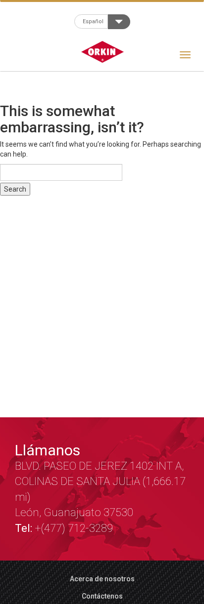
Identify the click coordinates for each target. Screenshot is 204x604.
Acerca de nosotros (102, 579)
